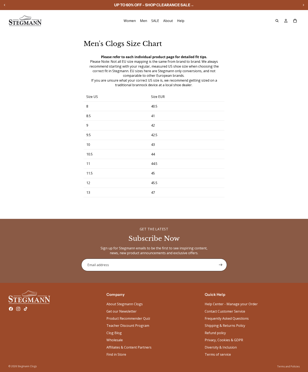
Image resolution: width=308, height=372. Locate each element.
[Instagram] (18, 308)
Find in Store (116, 354)
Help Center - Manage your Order (231, 304)
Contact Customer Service (225, 311)
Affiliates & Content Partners (128, 347)
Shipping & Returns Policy (225, 325)
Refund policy (215, 333)
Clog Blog (114, 333)
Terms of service (218, 354)
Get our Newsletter (121, 311)
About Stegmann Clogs (124, 304)
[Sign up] (220, 264)
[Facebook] (10, 308)
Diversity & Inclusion (221, 347)
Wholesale (114, 340)
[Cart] (295, 20)
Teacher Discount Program (127, 325)
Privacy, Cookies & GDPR (224, 340)
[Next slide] (303, 5)
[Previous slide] (4, 5)
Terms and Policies (288, 366)
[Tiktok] (25, 308)
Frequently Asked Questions (227, 318)
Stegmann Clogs (27, 366)
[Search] (277, 20)
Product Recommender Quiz (128, 318)
